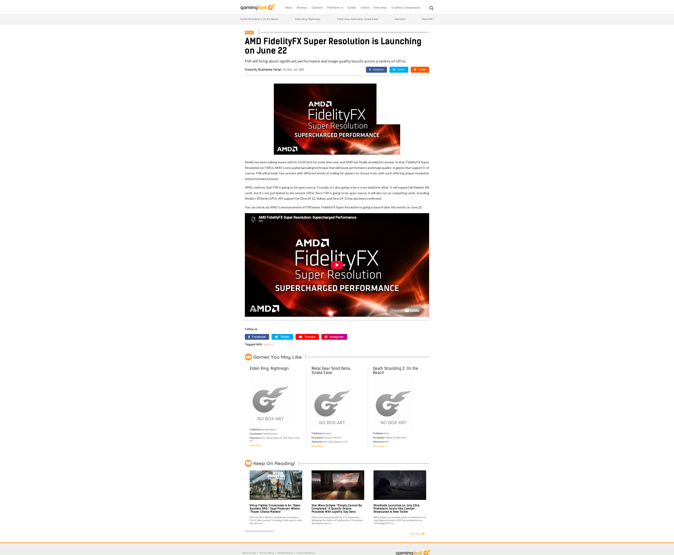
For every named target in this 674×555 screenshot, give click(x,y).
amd (266, 344)
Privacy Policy (267, 552)
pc (272, 344)
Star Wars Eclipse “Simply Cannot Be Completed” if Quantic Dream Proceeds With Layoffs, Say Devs (337, 508)
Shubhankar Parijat (269, 69)
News (249, 32)
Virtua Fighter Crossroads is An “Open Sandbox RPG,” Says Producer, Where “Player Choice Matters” (275, 508)
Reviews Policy (285, 552)
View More (256, 445)
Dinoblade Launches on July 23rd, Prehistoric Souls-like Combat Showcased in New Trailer (397, 508)
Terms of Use (249, 552)
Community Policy (306, 552)
